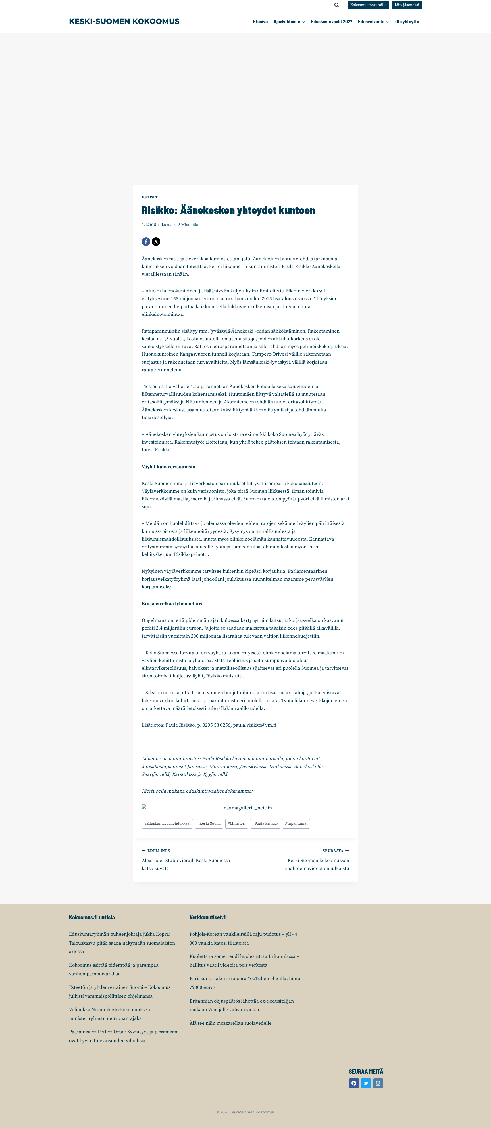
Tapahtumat (296, 823)
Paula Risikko (265, 823)
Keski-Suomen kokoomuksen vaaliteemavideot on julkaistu (317, 860)
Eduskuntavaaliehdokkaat (167, 823)
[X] (156, 241)
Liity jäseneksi (407, 5)
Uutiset (150, 197)
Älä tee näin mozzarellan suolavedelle (231, 1023)
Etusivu (260, 21)
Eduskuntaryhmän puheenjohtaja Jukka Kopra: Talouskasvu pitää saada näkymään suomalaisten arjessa (122, 943)
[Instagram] (378, 1083)
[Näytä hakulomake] (337, 5)
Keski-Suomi (209, 823)
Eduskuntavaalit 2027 (331, 21)
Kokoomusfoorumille (368, 5)
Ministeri (237, 823)
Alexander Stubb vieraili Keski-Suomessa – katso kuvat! (188, 860)
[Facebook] (146, 241)
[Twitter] (366, 1083)
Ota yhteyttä (407, 21)
